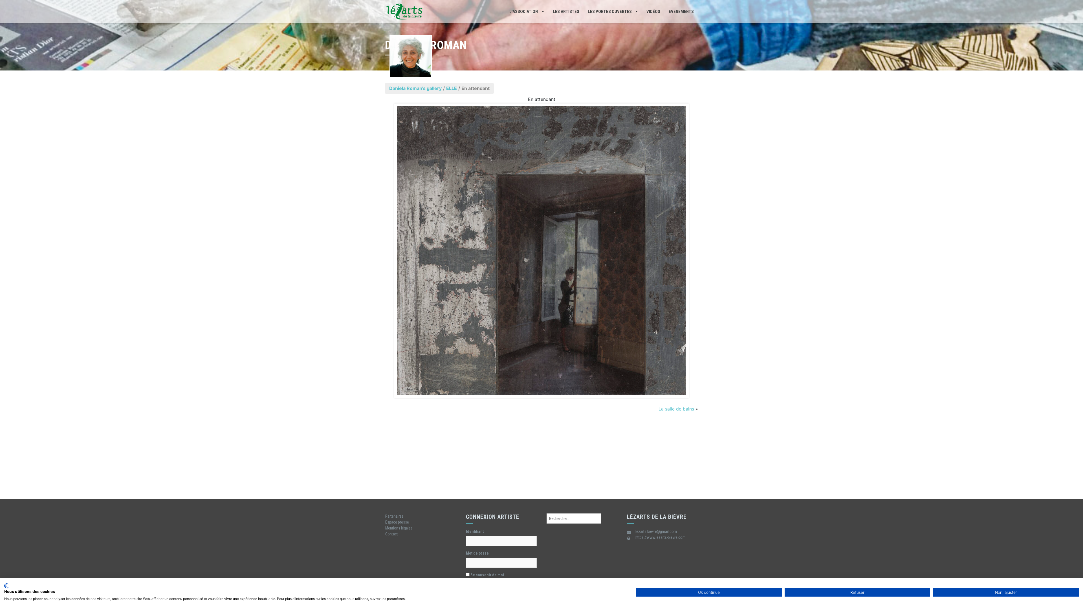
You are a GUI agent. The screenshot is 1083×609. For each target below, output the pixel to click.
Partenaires (394, 516)
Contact (391, 534)
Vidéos (653, 11)
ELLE (451, 88)
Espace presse (397, 522)
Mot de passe (477, 553)
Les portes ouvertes (610, 11)
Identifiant (475, 531)
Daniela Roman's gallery (415, 88)
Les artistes (566, 11)
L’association (523, 11)
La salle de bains (676, 409)
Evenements (681, 11)
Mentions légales (399, 528)
